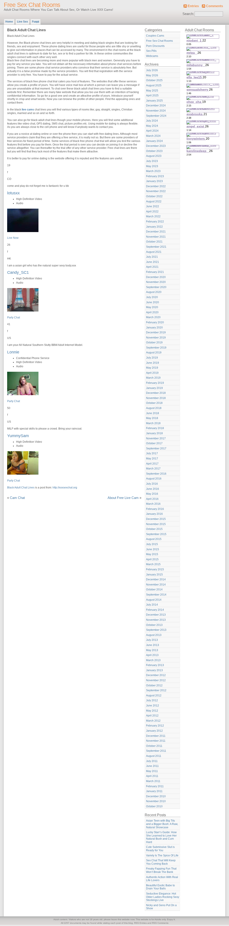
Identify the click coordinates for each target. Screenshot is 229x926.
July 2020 (152, 297)
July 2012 (152, 700)
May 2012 (152, 710)
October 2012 (154, 685)
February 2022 (155, 221)
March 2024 (153, 135)
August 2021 (153, 251)
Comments (214, 6)
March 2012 (153, 720)
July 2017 (152, 453)
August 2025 (153, 85)
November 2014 (156, 584)
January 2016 (154, 513)
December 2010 (156, 796)
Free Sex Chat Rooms (32, 5)
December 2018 (156, 392)
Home (9, 21)
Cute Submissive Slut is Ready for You (160, 848)
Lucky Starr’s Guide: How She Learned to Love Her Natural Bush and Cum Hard (161, 837)
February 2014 (155, 609)
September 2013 (156, 629)
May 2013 (152, 650)
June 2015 (152, 549)
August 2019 (153, 352)
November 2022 (156, 191)
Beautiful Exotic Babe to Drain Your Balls (160, 887)
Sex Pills (151, 50)
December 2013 (156, 614)
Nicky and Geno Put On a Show (161, 907)
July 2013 (152, 640)
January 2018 (154, 433)
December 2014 (156, 579)
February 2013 (155, 665)
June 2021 (152, 262)
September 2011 (156, 750)
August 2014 (153, 599)
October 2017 (154, 443)
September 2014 (156, 594)
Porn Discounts (155, 46)
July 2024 (152, 120)
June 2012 (152, 705)
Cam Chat (17, 498)
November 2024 (156, 110)
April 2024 (152, 130)
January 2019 (154, 388)
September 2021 (156, 246)
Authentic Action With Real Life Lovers (162, 879)
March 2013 (153, 660)
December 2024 (156, 105)
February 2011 (155, 786)
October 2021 (154, 241)
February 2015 (155, 569)
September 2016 (156, 473)
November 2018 (156, 398)
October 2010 (154, 806)
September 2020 (156, 287)
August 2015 (153, 539)
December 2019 (156, 332)
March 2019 (153, 377)
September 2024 (156, 115)
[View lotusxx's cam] (22, 231)
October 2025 (154, 80)
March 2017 (153, 468)
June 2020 (152, 302)
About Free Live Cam (123, 498)
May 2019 (152, 367)
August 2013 (153, 635)
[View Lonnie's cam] (22, 394)
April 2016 (152, 498)
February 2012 (155, 725)
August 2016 (153, 478)
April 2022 (152, 211)
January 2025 (154, 100)
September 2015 (156, 534)
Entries (193, 6)
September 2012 (156, 690)
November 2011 (155, 740)
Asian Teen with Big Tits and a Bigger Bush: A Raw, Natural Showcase (162, 824)
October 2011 (154, 745)
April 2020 (152, 312)
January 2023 (154, 181)
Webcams (152, 56)
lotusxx (13, 193)
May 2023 (152, 166)
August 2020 (153, 292)
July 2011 (152, 761)
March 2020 (153, 317)
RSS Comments (160, 923)
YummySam (18, 435)
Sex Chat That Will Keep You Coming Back (161, 862)
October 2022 (154, 196)
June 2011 (152, 766)
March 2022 (153, 216)
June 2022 (152, 206)
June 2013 (152, 645)
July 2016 (152, 483)
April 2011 (152, 776)
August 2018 (153, 408)
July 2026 (152, 70)
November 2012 (156, 680)
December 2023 (156, 145)
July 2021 (152, 256)
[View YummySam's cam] (22, 473)
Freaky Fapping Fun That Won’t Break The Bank (161, 870)
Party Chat (13, 317)
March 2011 (153, 781)
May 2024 (152, 125)
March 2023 (153, 171)
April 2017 (152, 463)
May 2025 (152, 90)
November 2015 (156, 524)
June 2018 (152, 413)
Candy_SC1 (18, 272)
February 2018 (155, 428)
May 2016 (152, 493)
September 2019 (156, 347)
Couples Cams (155, 35)
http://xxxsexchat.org (65, 487)
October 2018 (154, 403)
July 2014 (152, 604)
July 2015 (152, 544)
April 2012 (152, 715)
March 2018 (153, 423)
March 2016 (153, 503)
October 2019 (154, 342)
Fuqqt (35, 21)
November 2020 (156, 282)
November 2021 (156, 236)
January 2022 (154, 226)
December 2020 (156, 277)
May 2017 (152, 458)
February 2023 (155, 176)
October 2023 (154, 151)
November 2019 (156, 337)
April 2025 (152, 95)
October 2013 (154, 625)
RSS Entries (140, 923)
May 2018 (152, 418)
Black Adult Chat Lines (20, 487)
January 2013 (154, 670)
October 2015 (154, 529)
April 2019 (152, 372)
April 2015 (152, 559)
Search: (188, 14)
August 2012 (153, 695)
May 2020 (152, 307)
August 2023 (153, 156)
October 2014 (154, 589)
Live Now (13, 237)
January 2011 (154, 791)
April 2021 (152, 266)
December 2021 (156, 231)
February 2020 (155, 322)
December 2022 (156, 186)
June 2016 (152, 488)
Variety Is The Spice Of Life (162, 855)
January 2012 (154, 730)
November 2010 (156, 801)
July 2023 (152, 161)
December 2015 (156, 519)
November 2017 (156, 438)
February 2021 (155, 272)
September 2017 (156, 448)
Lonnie (13, 352)
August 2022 (153, 201)
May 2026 (152, 75)
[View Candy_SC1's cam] (22, 310)
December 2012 (156, 675)
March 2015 (153, 564)
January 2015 (154, 574)
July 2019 (152, 357)
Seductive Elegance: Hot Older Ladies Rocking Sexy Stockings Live (162, 897)
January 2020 (154, 327)
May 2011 (152, 771)
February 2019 (155, 382)
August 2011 (153, 756)
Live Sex (22, 21)
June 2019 (152, 362)
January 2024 (154, 141)
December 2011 (155, 735)
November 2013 (156, 619)
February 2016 (155, 509)
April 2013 (152, 655)
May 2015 (152, 554)
